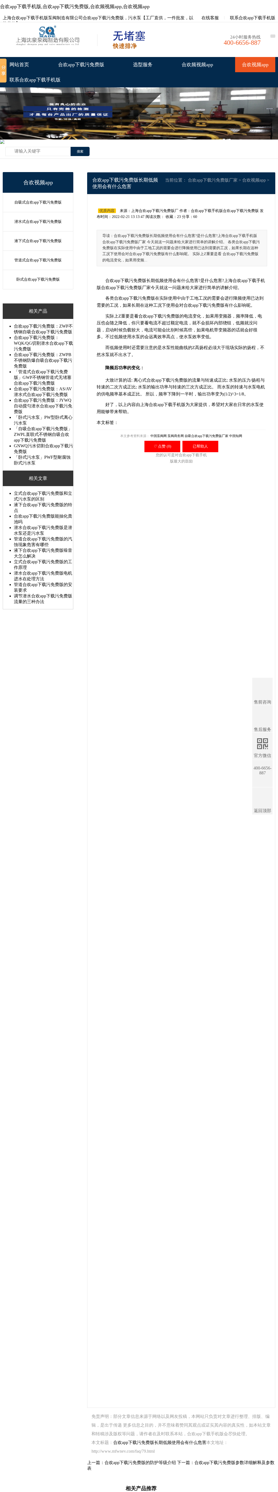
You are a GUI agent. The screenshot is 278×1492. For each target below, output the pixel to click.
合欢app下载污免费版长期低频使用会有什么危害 (159, 1442)
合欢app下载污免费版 (81, 64)
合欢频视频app (197, 64)
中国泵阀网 (158, 436)
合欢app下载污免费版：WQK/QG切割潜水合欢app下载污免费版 (43, 343)
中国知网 (235, 436)
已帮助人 (200, 446)
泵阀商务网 (176, 436)
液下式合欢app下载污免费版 (38, 241)
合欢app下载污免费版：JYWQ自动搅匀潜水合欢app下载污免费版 (43, 406)
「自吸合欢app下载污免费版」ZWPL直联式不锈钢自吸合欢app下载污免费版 (43, 434)
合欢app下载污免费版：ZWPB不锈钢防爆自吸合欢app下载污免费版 (43, 360)
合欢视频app (255, 64)
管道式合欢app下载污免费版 (38, 260)
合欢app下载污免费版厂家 (213, 180)
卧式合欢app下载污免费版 (38, 279)
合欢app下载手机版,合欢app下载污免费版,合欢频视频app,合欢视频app (75, 6)
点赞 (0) (162, 446)
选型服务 (143, 64)
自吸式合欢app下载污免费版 (38, 202)
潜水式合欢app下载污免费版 (38, 222)
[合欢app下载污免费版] (49, 41)
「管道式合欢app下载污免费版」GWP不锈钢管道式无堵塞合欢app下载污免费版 (42, 377)
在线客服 (209, 17)
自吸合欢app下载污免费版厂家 (206, 436)
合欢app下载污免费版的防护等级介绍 (140, 1462)
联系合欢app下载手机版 (252, 17)
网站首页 (19, 64)
